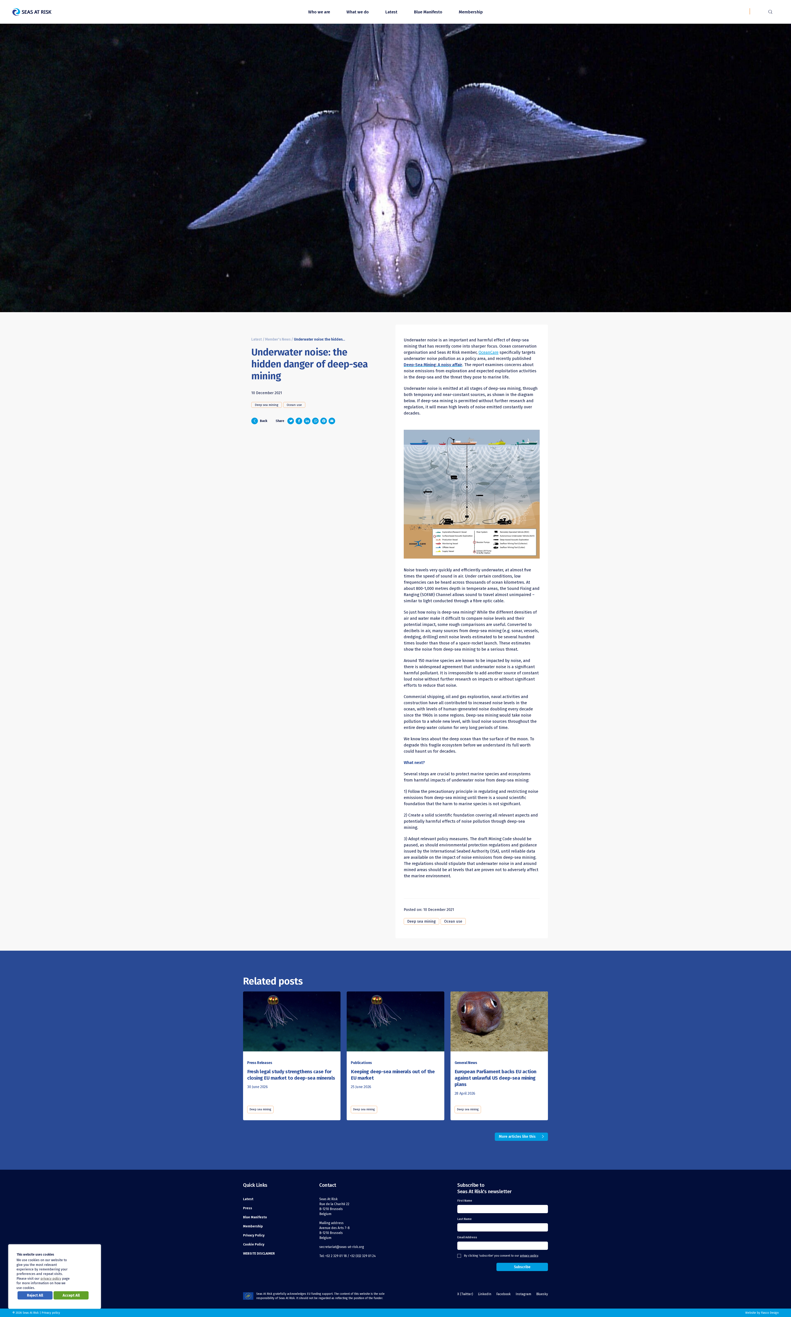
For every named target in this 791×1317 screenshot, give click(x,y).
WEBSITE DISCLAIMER (259, 1253)
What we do (357, 12)
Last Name (464, 1219)
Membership (471, 12)
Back (261, 420)
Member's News (277, 339)
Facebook (503, 1294)
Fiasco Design (770, 1313)
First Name (464, 1200)
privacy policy (529, 1255)
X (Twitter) (465, 1294)
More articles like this (517, 1136)
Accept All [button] (71, 1295)
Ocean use (294, 405)
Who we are (319, 12)
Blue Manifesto (428, 12)
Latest (391, 12)
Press (247, 1208)
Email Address (467, 1237)
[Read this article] (292, 1020)
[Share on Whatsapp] (315, 421)
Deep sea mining (266, 405)
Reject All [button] (35, 1295)
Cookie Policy (253, 1244)
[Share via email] (332, 421)
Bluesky (542, 1294)
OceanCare (488, 352)
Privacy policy (51, 1313)
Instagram (523, 1294)
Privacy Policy (253, 1235)
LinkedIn (484, 1294)
